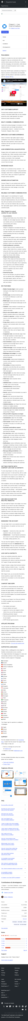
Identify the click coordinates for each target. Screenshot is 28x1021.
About (2, 968)
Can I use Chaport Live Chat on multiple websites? (7, 819)
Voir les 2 (25, 918)
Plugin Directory (4, 5)
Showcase (17, 968)
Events (16, 981)
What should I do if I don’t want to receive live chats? (7, 844)
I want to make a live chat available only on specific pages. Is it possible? (10, 824)
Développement (6, 47)
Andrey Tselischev (8, 897)
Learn (2, 979)
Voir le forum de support (7, 960)
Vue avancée (4, 928)
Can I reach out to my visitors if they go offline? (7, 834)
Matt (3, 992)
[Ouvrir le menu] (26, 2)
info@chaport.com (18, 750)
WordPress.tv (5, 986)
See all (25, 950)
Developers (4, 983)
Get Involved (18, 979)
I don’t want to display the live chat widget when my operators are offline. (10, 829)
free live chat (16, 924)
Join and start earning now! (17, 643)
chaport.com (8, 748)
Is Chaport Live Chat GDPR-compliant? (10, 877)
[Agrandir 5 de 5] (25, 788)
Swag (17, 986)
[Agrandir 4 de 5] (25, 779)
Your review (4, 950)
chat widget (20, 921)
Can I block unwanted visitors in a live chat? (12, 868)
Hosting (3, 972)
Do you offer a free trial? (7, 805)
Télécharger (5, 32)
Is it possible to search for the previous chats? (6, 873)
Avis (4, 40)
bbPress (4, 995)
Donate (17, 983)
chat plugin (15, 921)
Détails (4, 37)
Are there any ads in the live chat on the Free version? (8, 809)
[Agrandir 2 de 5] (11, 781)
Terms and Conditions (8, 762)
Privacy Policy (6, 764)
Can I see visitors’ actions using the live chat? (7, 854)
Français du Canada (9, 1003)
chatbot (24, 921)
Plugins (16, 972)
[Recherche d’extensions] (15, 10)
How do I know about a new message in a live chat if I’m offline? (9, 839)
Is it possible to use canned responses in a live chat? (8, 859)
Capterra (7, 76)
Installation (5, 43)
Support (4, 50)
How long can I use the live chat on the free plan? (7, 814)
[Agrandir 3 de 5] (25, 772)
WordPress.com (5, 990)
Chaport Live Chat (15, 28)
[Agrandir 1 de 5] (11, 772)
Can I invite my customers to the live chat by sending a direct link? (9, 864)
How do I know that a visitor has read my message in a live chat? (9, 849)
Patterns (17, 975)
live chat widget (23, 924)
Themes (16, 970)
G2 (12, 76)
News (2, 970)
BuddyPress (4, 997)
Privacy (3, 975)
